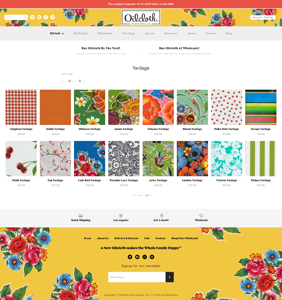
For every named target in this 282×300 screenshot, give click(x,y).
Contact (211, 33)
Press (87, 238)
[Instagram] (46, 17)
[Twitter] (32, 17)
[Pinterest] (52, 17)
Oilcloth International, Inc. (134, 295)
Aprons (149, 33)
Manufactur (171, 295)
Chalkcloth (81, 33)
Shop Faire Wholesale (184, 238)
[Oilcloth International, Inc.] (141, 11)
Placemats (171, 33)
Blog (229, 33)
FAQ (146, 238)
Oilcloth (57, 33)
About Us (103, 238)
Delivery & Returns (127, 238)
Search (9, 17)
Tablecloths (105, 33)
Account (257, 17)
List (84, 81)
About (192, 33)
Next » (148, 195)
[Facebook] (39, 17)
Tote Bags (128, 33)
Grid (74, 81)
